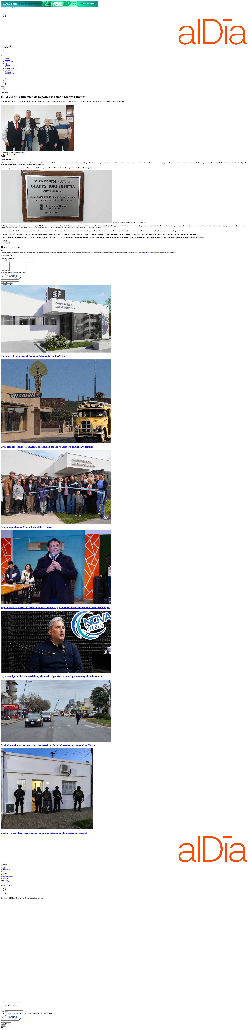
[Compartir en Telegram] (10, 154)
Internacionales (9, 74)
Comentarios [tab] (6, 243)
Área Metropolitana (11, 68)
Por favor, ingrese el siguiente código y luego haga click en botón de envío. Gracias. (26, 1013)
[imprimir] (4, 156)
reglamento (145, 252)
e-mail (3, 1011)
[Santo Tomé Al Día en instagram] (5, 14)
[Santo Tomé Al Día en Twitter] (5, 11)
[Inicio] (124, 44)
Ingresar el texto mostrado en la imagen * (13, 272)
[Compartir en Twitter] (6, 154)
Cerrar (3, 1025)
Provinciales (8, 70)
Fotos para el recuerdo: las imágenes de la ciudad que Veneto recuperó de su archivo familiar (47, 446)
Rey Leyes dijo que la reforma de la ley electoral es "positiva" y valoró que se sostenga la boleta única (51, 676)
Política (7, 63)
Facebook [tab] (4, 241)
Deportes (7, 67)
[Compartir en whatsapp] (8, 154)
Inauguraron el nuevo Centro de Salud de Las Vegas (26, 527)
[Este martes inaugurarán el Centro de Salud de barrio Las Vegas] (56, 352)
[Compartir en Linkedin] (13, 154)
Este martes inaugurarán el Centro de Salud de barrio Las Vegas (33, 356)
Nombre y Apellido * (7, 259)
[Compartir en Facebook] (4, 154)
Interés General (9, 61)
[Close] (1, 55)
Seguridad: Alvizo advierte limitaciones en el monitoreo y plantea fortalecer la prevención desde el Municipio (55, 607)
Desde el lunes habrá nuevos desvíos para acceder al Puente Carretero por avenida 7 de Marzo (48, 745)
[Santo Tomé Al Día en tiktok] (5, 16)
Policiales (7, 65)
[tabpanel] (124, 245)
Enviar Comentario (7, 282)
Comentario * (5, 270)
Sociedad (7, 60)
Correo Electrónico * (7, 261)
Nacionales (8, 72)
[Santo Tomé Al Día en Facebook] (5, 13)
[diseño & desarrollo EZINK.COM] (124, 1000)
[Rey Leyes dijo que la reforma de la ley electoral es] (56, 672)
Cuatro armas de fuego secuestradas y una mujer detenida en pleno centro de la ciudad (44, 833)
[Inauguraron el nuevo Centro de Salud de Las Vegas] (56, 523)
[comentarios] (2, 156)
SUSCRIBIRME (6, 1023)
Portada (7, 58)
